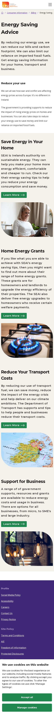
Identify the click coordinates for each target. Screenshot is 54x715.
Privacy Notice (8, 619)
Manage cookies (27, 707)
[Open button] (50, 4)
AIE (2, 641)
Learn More (11, 194)
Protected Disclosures (12, 653)
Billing (33, 12)
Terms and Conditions (12, 635)
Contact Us (6, 613)
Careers (5, 607)
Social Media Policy (10, 595)
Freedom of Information (13, 647)
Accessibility (7, 601)
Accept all (27, 697)
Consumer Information (17, 12)
